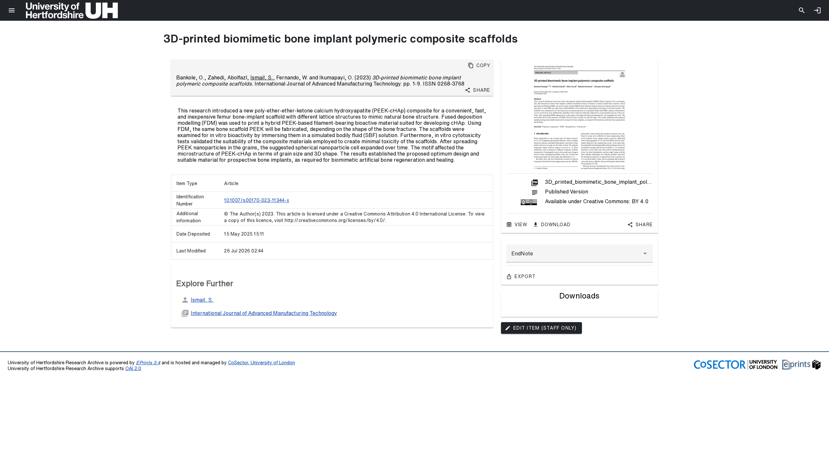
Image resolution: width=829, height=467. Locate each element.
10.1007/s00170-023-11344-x (256, 200)
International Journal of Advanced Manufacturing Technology (264, 313)
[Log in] (817, 10)
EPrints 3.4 (148, 362)
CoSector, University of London (261, 362)
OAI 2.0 (133, 368)
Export (525, 276)
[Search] (802, 10)
